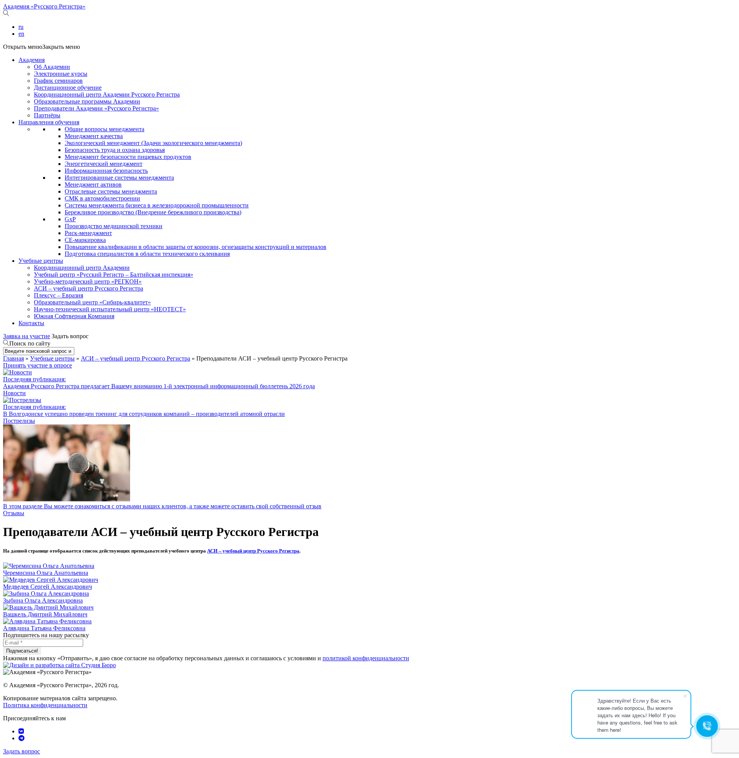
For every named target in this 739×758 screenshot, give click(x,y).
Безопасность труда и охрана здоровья (115, 150)
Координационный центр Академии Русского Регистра (107, 94)
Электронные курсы (60, 73)
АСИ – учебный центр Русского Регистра (88, 288)
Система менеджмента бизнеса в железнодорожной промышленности (157, 205)
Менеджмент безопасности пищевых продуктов (128, 157)
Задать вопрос (70, 336)
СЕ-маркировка (85, 240)
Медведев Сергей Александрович (47, 586)
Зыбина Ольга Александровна (43, 600)
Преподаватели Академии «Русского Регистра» (96, 108)
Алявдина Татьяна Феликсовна (44, 628)
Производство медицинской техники (113, 226)
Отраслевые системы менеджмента (111, 191)
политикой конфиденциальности (366, 658)
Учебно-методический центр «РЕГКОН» (88, 281)
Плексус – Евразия (58, 295)
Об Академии (52, 66)
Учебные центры (40, 260)
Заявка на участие (26, 336)
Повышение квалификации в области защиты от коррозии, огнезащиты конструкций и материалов (195, 247)
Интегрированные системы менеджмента (119, 177)
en (21, 33)
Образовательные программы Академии (87, 101)
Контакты (31, 323)
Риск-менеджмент (88, 233)
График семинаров (58, 80)
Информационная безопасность (106, 170)
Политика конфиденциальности (45, 705)
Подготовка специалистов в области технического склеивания (147, 253)
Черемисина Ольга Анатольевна (45, 572)
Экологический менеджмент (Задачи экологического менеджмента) (153, 143)
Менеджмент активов (93, 184)
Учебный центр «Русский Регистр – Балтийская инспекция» (113, 274)
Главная (13, 358)
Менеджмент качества (94, 136)
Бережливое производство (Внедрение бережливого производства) (153, 212)
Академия (31, 60)
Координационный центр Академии (82, 267)
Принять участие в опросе (37, 365)
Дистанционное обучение (68, 87)
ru (20, 26)
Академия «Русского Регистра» (44, 6)
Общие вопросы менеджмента (104, 129)
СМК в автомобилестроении (102, 198)
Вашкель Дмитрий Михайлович (45, 614)
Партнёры (47, 115)
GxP (70, 219)
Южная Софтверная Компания (74, 316)
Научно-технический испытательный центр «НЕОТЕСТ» (110, 309)
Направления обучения (48, 122)
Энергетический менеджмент (103, 163)
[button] (41, 46)
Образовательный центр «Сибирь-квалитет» (92, 302)
